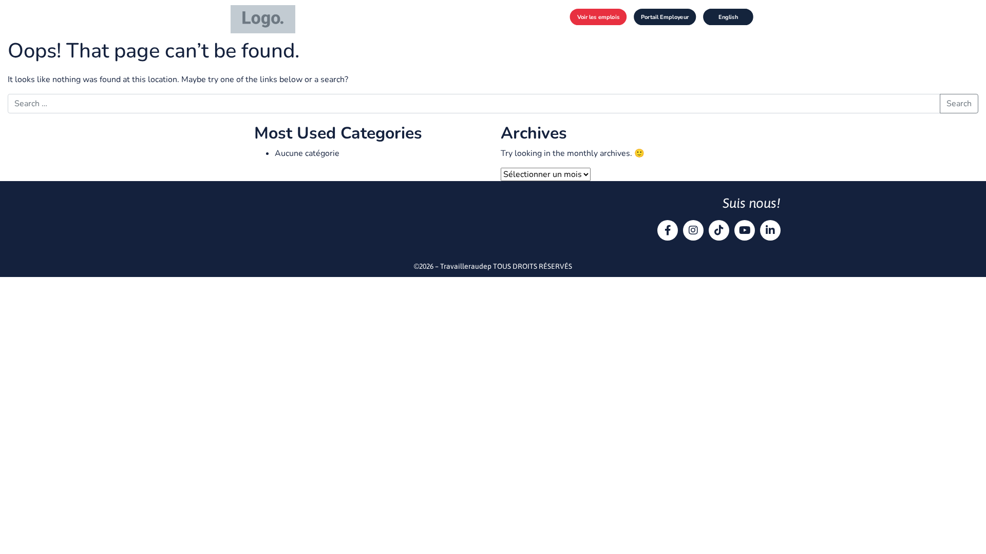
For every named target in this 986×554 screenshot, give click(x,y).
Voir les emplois (598, 17)
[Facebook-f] (667, 230)
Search (959, 103)
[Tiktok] (719, 230)
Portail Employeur (665, 17)
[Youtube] (744, 230)
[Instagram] (693, 230)
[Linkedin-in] (770, 230)
